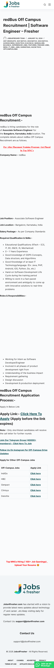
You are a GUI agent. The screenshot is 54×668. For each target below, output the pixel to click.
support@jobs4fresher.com (27, 641)
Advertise (31, 660)
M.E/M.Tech (36, 47)
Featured (32, 45)
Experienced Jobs (19, 45)
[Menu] (49, 4)
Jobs (17, 47)
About (10, 660)
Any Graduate (9, 41)
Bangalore (39, 43)
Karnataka (25, 47)
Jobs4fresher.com (12, 604)
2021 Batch (21, 41)
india (5, 47)
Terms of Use (10, 664)
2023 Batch (43, 41)
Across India (9, 43)
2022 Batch (32, 41)
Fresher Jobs (43, 45)
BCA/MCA (7, 45)
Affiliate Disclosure (29, 664)
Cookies (20, 660)
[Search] (45, 5)
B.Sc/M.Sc (29, 43)
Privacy (42, 660)
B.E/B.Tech (20, 43)
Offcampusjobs (10, 49)
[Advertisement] (27, 82)
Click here (35, 473)
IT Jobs (12, 47)
